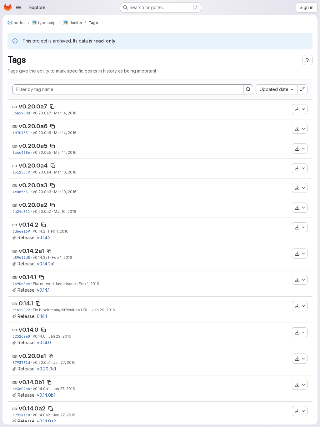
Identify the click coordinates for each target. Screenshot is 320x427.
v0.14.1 (28, 277)
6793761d (21, 362)
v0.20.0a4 (33, 165)
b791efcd (21, 415)
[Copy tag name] (52, 106)
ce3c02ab (21, 388)
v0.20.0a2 (33, 204)
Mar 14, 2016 (65, 113)
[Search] (248, 89)
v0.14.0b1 (31, 382)
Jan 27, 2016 (64, 362)
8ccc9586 (21, 152)
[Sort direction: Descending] (303, 89)
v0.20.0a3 (33, 185)
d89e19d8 (21, 257)
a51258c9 (21, 172)
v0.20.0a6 (33, 126)
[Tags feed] (307, 60)
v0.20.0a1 (32, 355)
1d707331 (21, 132)
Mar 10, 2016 (65, 172)
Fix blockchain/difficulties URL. (61, 310)
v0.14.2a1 (31, 250)
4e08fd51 (21, 191)
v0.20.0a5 (33, 145)
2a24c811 (21, 211)
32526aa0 (21, 336)
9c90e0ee (21, 283)
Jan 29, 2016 (103, 310)
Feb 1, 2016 (58, 231)
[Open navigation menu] (18, 8)
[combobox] (276, 89)
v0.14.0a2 (32, 408)
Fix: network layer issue (54, 283)
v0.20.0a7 (33, 106)
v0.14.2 (28, 224)
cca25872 (21, 310)
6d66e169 (21, 231)
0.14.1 (26, 303)
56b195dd (21, 113)
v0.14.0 (28, 329)
